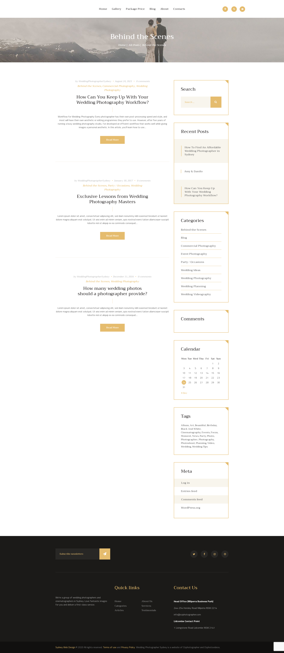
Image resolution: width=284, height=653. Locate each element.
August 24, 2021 (123, 81)
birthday (212, 425)
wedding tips (200, 446)
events (206, 432)
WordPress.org (190, 507)
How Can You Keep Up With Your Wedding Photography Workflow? (112, 99)
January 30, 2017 (123, 181)
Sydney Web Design (65, 647)
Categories (121, 606)
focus (214, 432)
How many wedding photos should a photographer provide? (112, 291)
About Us (147, 601)
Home (122, 45)
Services (146, 606)
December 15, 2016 (123, 277)
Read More (112, 140)
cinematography (191, 432)
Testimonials (149, 610)
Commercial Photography (119, 86)
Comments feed (191, 499)
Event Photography (194, 253)
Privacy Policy (128, 647)
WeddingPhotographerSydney (95, 81)
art (192, 425)
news (195, 436)
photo (210, 436)
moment (186, 436)
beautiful (200, 425)
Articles (119, 610)
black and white (191, 429)
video (210, 443)
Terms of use (109, 647)
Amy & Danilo (193, 171)
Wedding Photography (125, 281)
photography (206, 439)
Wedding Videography (196, 294)
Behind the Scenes (89, 86)
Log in (185, 482)
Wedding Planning (193, 286)
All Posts (134, 45)
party (203, 436)
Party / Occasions (119, 185)
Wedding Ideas (190, 270)
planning (201, 443)
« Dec (184, 393)
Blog (184, 237)
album (185, 425)
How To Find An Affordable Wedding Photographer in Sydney (203, 151)
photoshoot (188, 443)
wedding (186, 446)
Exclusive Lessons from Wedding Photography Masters (112, 199)
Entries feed (189, 491)
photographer (189, 439)
